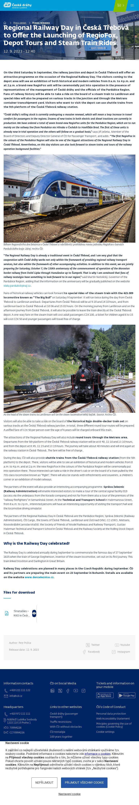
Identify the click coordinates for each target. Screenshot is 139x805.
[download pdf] (9, 613)
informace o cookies (98, 754)
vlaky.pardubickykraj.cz (17, 286)
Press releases (41, 23)
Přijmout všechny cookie (84, 782)
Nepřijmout (44, 782)
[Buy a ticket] (120, 6)
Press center (20, 23)
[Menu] (132, 5)
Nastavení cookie (69, 794)
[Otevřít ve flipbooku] (34, 613)
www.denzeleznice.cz (39, 577)
